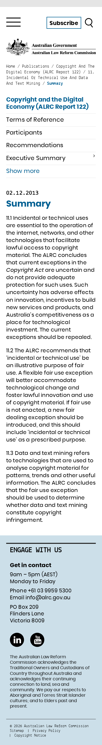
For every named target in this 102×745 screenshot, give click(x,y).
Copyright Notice (30, 735)
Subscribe (64, 23)
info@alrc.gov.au (48, 597)
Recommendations (34, 145)
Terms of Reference (35, 120)
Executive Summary (36, 158)
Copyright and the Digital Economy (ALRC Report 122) (47, 103)
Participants (24, 133)
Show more (23, 171)
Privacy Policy (46, 730)
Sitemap (17, 730)
